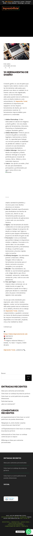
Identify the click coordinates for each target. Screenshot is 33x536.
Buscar (3, 373)
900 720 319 (8, 1)
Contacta (25, 526)
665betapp (4, 440)
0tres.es (23, 517)
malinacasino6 (5, 434)
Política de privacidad (16, 524)
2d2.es (16, 517)
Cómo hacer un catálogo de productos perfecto (15, 393)
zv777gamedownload (7, 428)
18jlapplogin (4, 423)
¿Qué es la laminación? (8, 404)
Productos (15, 522)
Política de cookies (16, 523)
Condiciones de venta (12, 526)
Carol (9, 64)
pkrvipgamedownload (7, 417)
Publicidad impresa (7, 401)
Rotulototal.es (7, 517)
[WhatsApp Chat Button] (28, 531)
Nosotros (6, 522)
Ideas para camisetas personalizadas (12, 391)
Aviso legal (25, 522)
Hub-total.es (24, 518)
